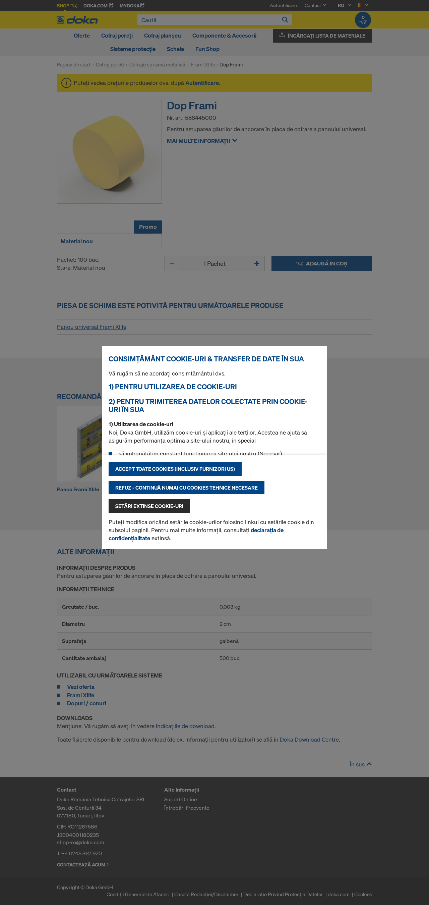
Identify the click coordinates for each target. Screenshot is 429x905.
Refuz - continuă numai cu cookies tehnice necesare (186, 487)
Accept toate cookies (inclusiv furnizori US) (175, 468)
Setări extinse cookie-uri (149, 506)
